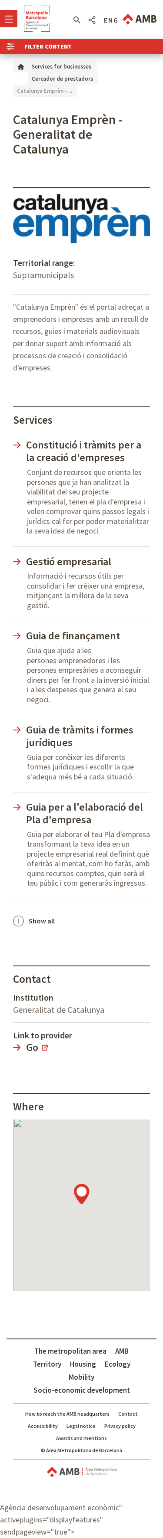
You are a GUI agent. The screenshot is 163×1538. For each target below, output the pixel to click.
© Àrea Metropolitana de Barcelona (81, 1450)
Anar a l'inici (37, 19)
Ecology (117, 1364)
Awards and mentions (81, 1438)
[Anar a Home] (21, 66)
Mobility (81, 1377)
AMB (122, 1351)
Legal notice (81, 1426)
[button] (76, 20)
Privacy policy (120, 1426)
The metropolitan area (70, 1351)
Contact (128, 1413)
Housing (83, 1364)
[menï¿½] (8, 18)
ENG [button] (111, 20)
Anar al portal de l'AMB (139, 19)
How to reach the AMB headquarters (67, 1413)
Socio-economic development (81, 1390)
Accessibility (43, 1426)
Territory (47, 1364)
